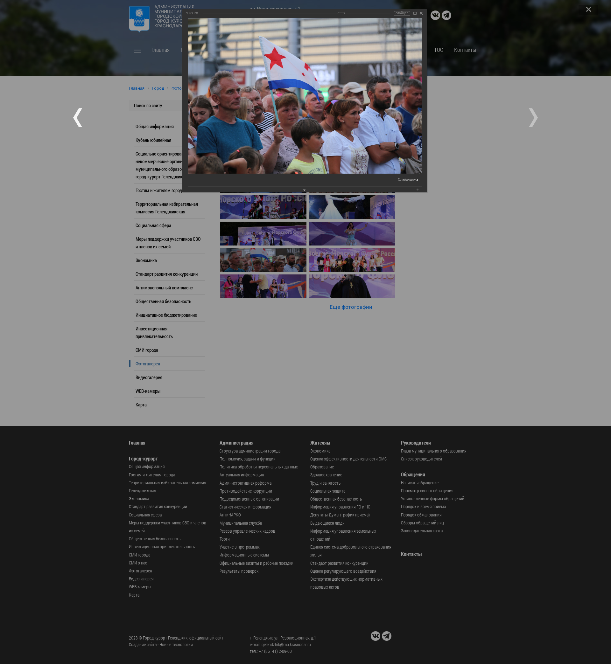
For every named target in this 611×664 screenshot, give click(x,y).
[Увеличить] (415, 13)
